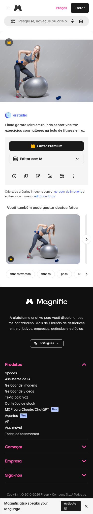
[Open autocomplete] (11, 21)
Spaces (11, 373)
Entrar (80, 8)
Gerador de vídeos (19, 391)
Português (46, 343)
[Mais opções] (74, 176)
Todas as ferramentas (22, 434)
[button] (46, 343)
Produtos (13, 364)
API (7, 421)
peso (64, 274)
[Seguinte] (86, 239)
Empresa (13, 460)
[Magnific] (46, 303)
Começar (13, 446)
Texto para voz (16, 397)
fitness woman (20, 274)
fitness (46, 274)
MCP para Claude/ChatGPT (31, 409)
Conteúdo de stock (20, 403)
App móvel (13, 427)
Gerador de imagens (21, 385)
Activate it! (70, 506)
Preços (61, 8)
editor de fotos (44, 196)
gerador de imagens (68, 192)
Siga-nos (13, 475)
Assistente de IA (18, 379)
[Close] (86, 506)
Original (32, 42)
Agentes (15, 415)
